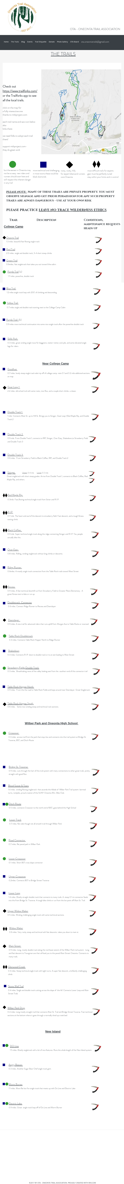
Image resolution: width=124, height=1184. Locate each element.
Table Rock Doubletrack (21, 636)
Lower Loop (14, 893)
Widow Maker (16, 928)
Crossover (13, 733)
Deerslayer (14, 620)
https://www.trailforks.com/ (20, 91)
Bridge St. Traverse (18, 767)
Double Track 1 (15, 412)
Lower (39, 472)
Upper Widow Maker (18, 911)
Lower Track (15, 820)
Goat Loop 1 (14, 387)
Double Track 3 (15, 455)
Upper (24, 472)
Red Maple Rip (15, 495)
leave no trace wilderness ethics (73, 209)
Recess (11, 587)
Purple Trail (13, 271)
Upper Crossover (17, 876)
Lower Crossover (17, 859)
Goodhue (12, 369)
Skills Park (13, 339)
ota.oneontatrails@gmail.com (95, 41)
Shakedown (13, 651)
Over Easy (13, 549)
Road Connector (17, 840)
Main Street (15, 946)
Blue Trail (11, 288)
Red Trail (10, 249)
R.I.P (10, 512)
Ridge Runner (15, 567)
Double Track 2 (15, 434)
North (30, 687)
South (30, 703)
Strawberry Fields (16, 668)
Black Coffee (15, 530)
